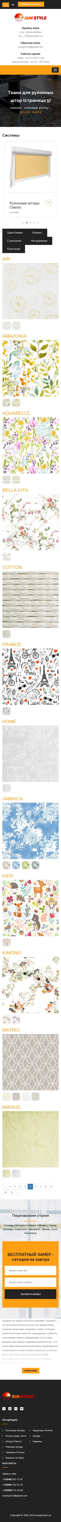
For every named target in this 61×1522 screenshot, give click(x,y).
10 (5, 1192)
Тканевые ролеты (15, 1452)
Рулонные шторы (15, 1430)
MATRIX (11, 1029)
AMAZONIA (14, 336)
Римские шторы (14, 1446)
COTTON (12, 567)
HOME (9, 721)
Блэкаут (37, 232)
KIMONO (11, 952)
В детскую (13, 248)
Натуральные (39, 240)
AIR (6, 258)
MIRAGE (11, 1107)
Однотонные (15, 232)
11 (12, 1192)
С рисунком (14, 240)
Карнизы (37, 1441)
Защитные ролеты (43, 1430)
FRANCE (11, 644)
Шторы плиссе (13, 1441)
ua (12, 4)
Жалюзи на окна (14, 1457)
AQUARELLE (16, 413)
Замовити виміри (30, 1294)
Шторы (36, 1436)
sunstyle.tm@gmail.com (30, 47)
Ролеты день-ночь (15, 1436)
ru (6, 4)
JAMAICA (12, 798)
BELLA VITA (15, 490)
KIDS (7, 875)
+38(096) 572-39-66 (30, 4)
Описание (30, 1370)
